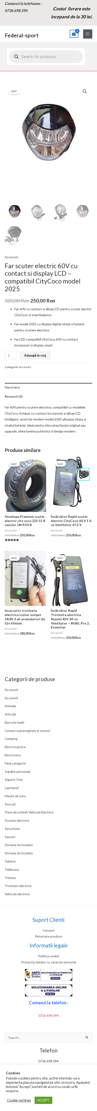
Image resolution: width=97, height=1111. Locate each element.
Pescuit (10, 804)
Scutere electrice (17, 820)
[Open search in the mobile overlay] (46, 56)
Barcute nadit (14, 722)
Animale (10, 706)
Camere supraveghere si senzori (27, 731)
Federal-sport (22, 35)
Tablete (10, 861)
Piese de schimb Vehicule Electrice (29, 812)
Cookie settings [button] (19, 1100)
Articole (10, 714)
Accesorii (11, 690)
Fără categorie (15, 763)
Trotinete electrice (18, 886)
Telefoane (12, 870)
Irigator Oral (13, 779)
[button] (85, 91)
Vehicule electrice (17, 894)
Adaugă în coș (35, 355)
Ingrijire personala (17, 771)
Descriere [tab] (12, 387)
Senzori (10, 837)
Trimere (10, 878)
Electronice (13, 755)
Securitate (12, 829)
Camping (11, 739)
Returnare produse (48, 936)
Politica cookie (48, 956)
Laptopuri (12, 788)
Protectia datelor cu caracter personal (48, 962)
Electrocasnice (15, 747)
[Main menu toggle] (87, 34)
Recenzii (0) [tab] (13, 396)
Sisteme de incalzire (19, 845)
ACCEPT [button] (43, 1100)
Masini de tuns (15, 796)
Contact (49, 930)
